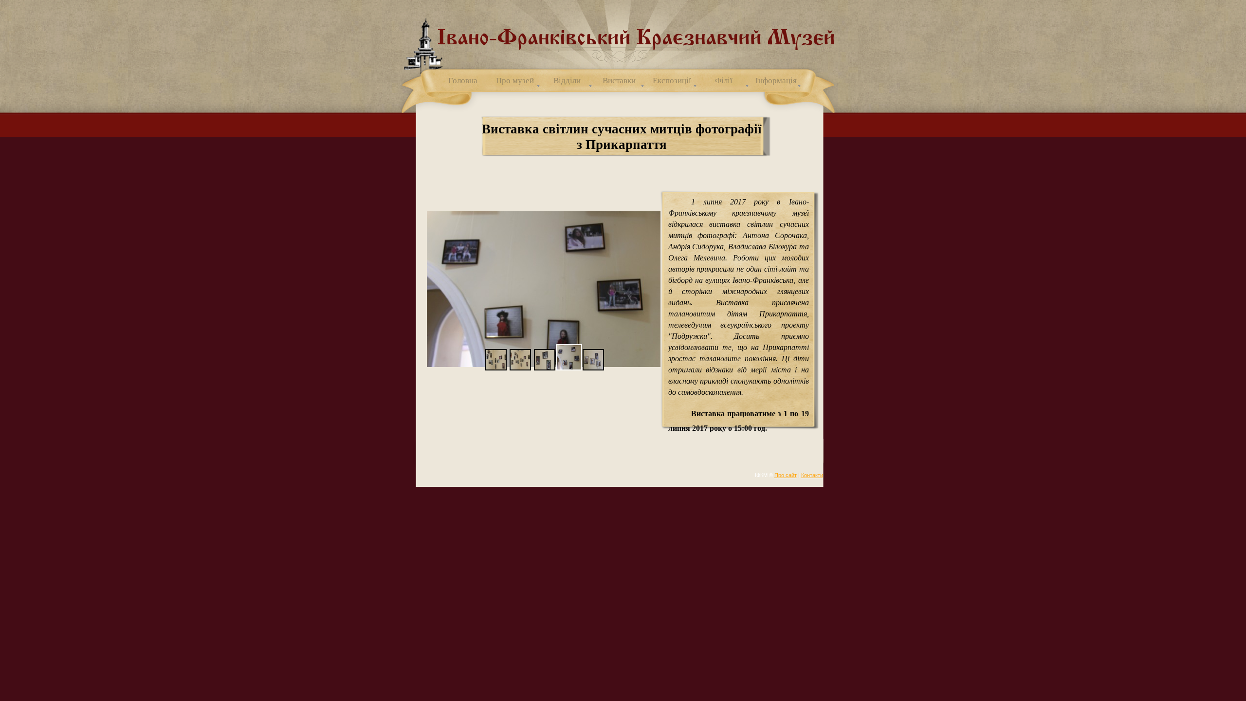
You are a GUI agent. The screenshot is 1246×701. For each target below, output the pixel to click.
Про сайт (785, 475)
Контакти (812, 475)
